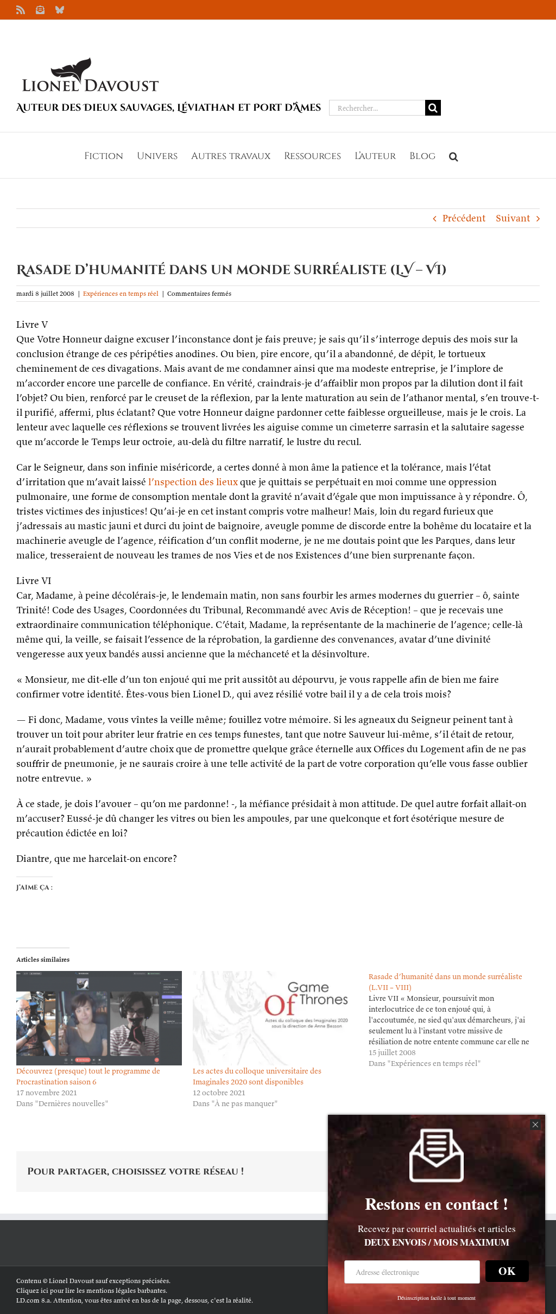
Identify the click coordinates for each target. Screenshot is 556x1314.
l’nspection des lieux (193, 481)
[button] (453, 155)
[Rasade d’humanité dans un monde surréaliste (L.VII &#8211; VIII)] (457, 1020)
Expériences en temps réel (121, 293)
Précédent (464, 218)
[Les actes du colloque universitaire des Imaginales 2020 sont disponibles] (275, 1018)
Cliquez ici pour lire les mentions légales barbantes (91, 1290)
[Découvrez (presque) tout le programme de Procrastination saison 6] (99, 1018)
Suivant (513, 218)
